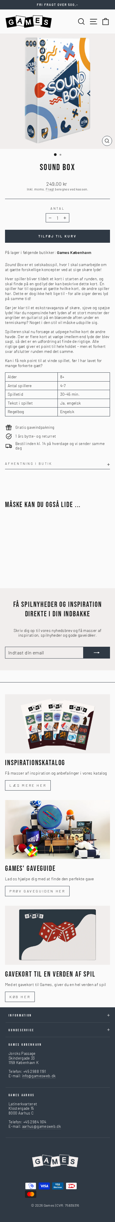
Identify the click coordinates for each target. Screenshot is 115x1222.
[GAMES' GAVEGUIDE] (57, 829)
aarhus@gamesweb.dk (41, 1126)
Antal (57, 208)
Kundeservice (21, 1030)
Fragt (50, 189)
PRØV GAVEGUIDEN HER (37, 891)
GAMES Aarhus (22, 1095)
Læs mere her (27, 785)
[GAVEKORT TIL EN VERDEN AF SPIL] (57, 935)
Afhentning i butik (28, 463)
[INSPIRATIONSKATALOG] (57, 723)
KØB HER (19, 997)
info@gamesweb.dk (39, 1075)
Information (20, 1015)
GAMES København (25, 1045)
